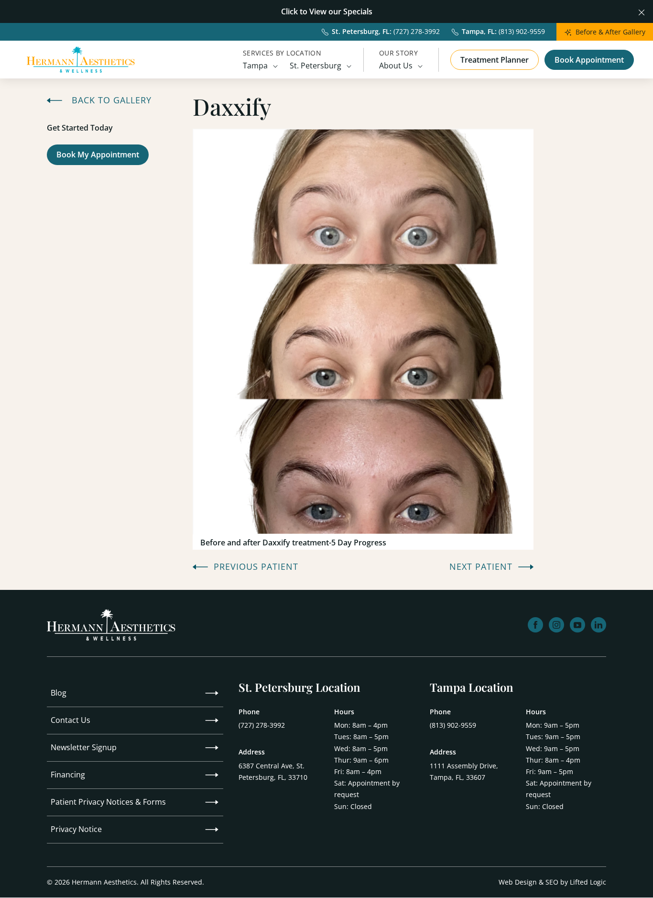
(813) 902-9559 (453, 725)
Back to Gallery (112, 100)
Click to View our (311, 11)
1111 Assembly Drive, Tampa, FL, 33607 (464, 771)
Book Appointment (589, 60)
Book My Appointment (102, 154)
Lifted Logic (588, 882)
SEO (551, 882)
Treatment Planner (494, 60)
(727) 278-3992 (262, 725)
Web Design (518, 882)
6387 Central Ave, (273, 771)
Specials (357, 11)
